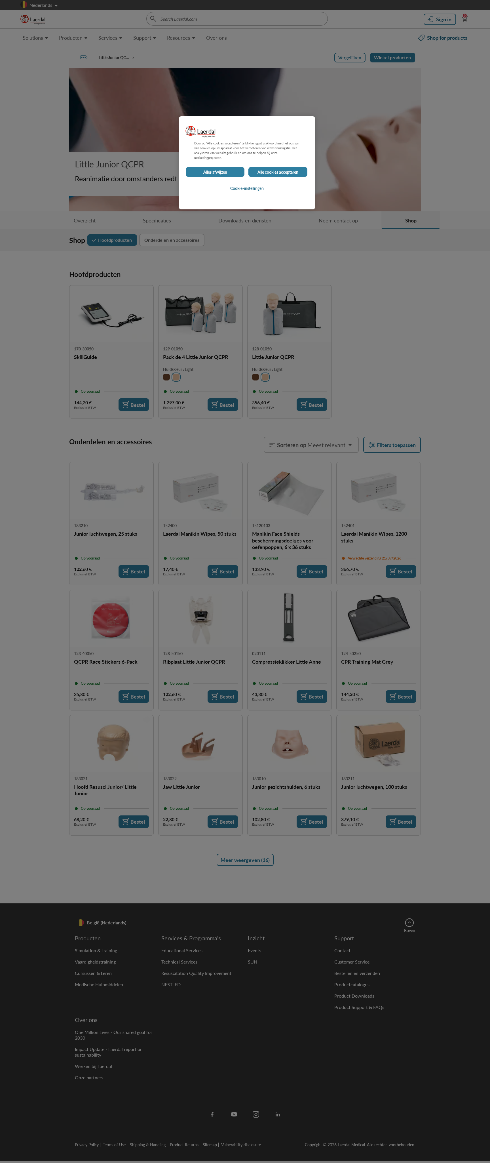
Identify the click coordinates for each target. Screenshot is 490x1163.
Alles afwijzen (215, 172)
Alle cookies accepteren (277, 172)
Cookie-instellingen (247, 188)
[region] (247, 162)
